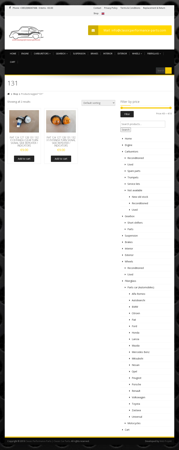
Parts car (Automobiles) (140, 287)
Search (126, 129)
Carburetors (41, 53)
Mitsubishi (137, 358)
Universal (137, 416)
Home (13, 53)
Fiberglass (153, 53)
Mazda (135, 345)
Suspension (79, 53)
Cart (12, 61)
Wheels (136, 53)
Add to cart (24, 158)
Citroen (136, 313)
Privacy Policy (110, 7)
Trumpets (132, 177)
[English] (103, 13)
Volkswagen (138, 397)
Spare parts (133, 171)
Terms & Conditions (130, 7)
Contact (97, 7)
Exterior (122, 53)
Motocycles (134, 423)
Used (130, 164)
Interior (107, 53)
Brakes (94, 53)
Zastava (136, 410)
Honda (135, 332)
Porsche (136, 384)
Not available (134, 190)
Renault (136, 390)
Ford (134, 326)
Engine (25, 53)
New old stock (140, 196)
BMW (135, 306)
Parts (130, 229)
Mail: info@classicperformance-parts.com (134, 30)
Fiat (134, 319)
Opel (134, 371)
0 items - (46, 7)
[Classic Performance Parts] (27, 32)
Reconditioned (135, 158)
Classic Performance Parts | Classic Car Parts (47, 441)
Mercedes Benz (140, 352)
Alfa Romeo (138, 293)
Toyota (136, 403)
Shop (96, 13)
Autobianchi (138, 300)
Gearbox (61, 53)
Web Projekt (166, 441)
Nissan (135, 365)
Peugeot (136, 378)
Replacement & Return (154, 7)
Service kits (133, 183)
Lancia (135, 339)
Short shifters (135, 222)
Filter (127, 114)
